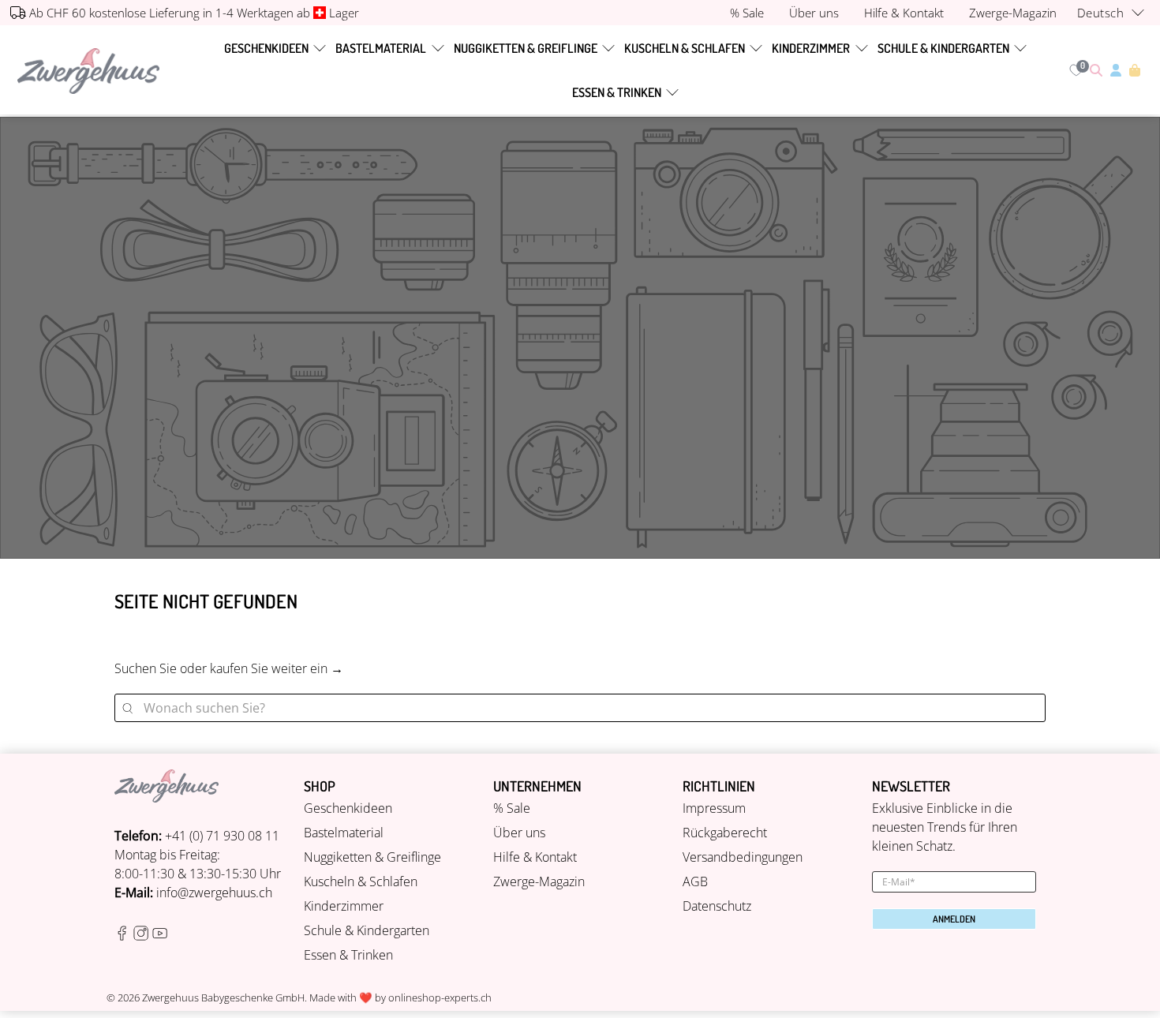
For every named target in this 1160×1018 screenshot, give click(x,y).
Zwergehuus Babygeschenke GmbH (223, 997)
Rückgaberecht (725, 832)
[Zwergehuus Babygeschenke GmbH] (88, 70)
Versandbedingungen (743, 857)
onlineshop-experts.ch (440, 997)
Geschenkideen (266, 48)
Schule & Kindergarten (943, 48)
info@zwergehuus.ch (214, 892)
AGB (695, 881)
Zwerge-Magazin (539, 881)
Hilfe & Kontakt (535, 857)
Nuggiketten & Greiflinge (525, 48)
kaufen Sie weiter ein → (276, 668)
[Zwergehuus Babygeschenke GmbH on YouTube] (159, 936)
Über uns (519, 832)
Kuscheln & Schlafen (684, 48)
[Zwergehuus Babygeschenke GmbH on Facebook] (121, 936)
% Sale (511, 808)
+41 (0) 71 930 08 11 (222, 835)
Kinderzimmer (811, 48)
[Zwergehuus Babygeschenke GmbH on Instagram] (140, 936)
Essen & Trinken (616, 92)
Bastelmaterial (380, 48)
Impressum (714, 808)
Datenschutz (717, 906)
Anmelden (954, 919)
